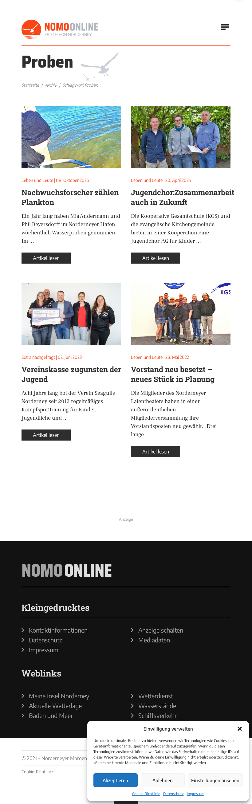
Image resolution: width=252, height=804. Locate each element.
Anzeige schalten (160, 630)
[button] (240, 729)
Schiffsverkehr (157, 715)
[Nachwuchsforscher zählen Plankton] (71, 137)
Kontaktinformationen (58, 630)
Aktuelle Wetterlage (55, 706)
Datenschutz (173, 793)
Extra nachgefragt (38, 357)
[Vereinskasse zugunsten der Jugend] (71, 314)
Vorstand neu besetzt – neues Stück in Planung (173, 374)
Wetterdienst (155, 696)
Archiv (51, 85)
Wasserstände (157, 706)
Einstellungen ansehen (215, 780)
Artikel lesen (46, 258)
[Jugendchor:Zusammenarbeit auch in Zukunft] (180, 137)
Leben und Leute (37, 180)
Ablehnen (162, 780)
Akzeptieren (115, 780)
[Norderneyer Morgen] (60, 29)
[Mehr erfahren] (126, 500)
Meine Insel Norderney (59, 696)
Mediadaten (154, 640)
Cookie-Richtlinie (146, 793)
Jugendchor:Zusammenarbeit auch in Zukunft (182, 197)
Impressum (195, 793)
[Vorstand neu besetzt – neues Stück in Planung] (180, 314)
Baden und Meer (51, 715)
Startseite (30, 85)
